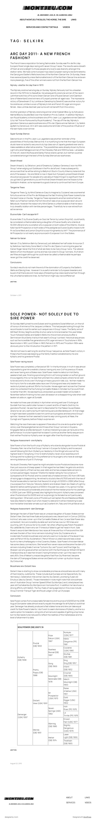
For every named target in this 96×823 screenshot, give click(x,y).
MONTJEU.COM (48, 7)
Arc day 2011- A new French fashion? (40, 56)
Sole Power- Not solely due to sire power (44, 316)
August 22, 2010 (16, 763)
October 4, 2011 (15, 295)
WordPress (87, 817)
